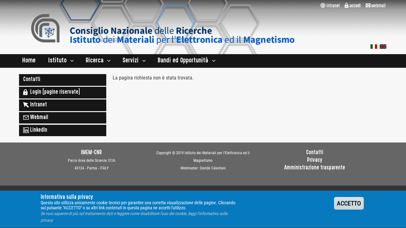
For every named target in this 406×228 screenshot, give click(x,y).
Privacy (314, 160)
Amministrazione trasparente (314, 168)
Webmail (38, 118)
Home (29, 61)
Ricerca (94, 61)
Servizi (130, 61)
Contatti (31, 80)
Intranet (38, 105)
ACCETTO (349, 203)
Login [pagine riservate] (54, 92)
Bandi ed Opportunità (183, 61)
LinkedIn (38, 130)
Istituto (57, 61)
